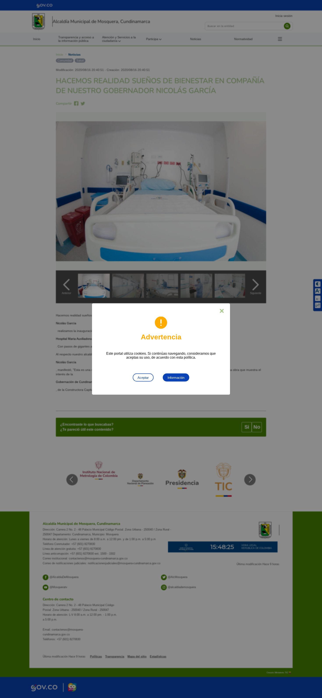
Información (176, 377)
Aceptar (143, 377)
